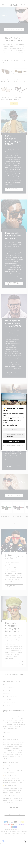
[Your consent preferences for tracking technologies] (25, 841)
